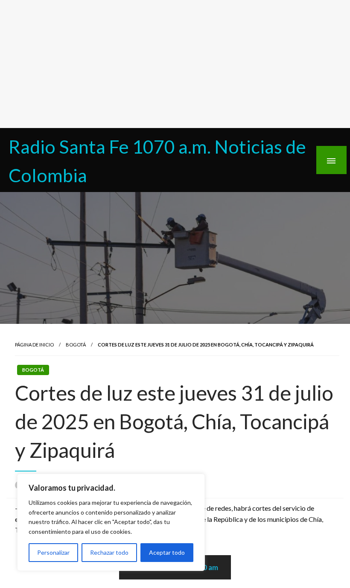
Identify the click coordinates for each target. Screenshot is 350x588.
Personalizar (53, 552)
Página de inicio (34, 344)
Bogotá (76, 344)
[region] (111, 522)
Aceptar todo (167, 552)
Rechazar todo (109, 552)
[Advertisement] (175, 64)
